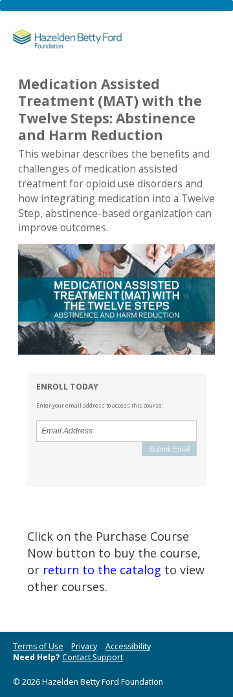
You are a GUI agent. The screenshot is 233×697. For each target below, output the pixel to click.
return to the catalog (102, 569)
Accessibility (128, 646)
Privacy (84, 646)
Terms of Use (38, 646)
